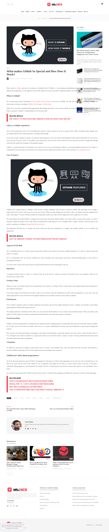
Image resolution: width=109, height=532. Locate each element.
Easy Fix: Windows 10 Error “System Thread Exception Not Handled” (38, 239)
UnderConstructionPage (45, 493)
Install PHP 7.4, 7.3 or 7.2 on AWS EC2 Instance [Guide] (31, 384)
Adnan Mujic (9, 468)
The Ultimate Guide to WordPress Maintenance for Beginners (85, 502)
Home (22, 11)
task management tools (83, 150)
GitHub (19, 88)
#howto (34, 398)
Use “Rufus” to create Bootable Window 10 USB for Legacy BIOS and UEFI (39, 119)
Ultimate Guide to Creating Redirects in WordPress (83, 505)
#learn (41, 398)
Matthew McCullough (34, 104)
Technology (45, 18)
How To (51, 11)
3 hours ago (82, 57)
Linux (45, 11)
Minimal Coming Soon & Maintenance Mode (49, 502)
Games (32, 11)
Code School (40, 224)
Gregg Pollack (30, 224)
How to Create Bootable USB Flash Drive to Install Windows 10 (36, 390)
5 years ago (17, 78)
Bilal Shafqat (55, 468)
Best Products (59, 11)
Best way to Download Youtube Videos (25, 387)
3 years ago (14, 468)
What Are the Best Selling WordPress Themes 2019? (83, 499)
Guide (33, 458)
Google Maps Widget (44, 499)
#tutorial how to (57, 398)
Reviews (86, 11)
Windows (39, 11)
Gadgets (27, 11)
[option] (17, 457)
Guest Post (98, 525)
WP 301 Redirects (43, 505)
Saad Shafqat (12, 78)
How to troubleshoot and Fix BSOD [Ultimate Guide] (31, 381)
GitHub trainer (47, 104)
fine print (5, 526)
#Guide (22, 398)
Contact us (89, 525)
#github (15, 398)
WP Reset (42, 496)
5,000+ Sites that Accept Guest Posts (80, 493)
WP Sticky (42, 508)
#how (28, 398)
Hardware (80, 11)
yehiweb (78, 57)
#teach (47, 398)
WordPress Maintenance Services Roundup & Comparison (85, 496)
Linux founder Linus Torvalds (41, 101)
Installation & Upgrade (70, 11)
